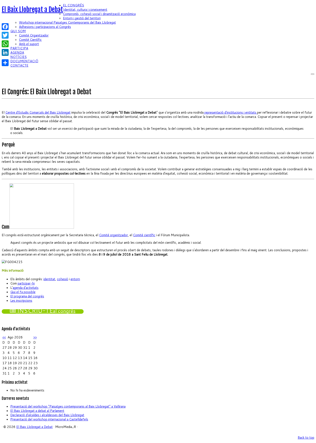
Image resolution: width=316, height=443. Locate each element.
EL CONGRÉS (73, 5)
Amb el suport (29, 44)
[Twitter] (5, 35)
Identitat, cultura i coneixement (85, 9)
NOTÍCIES (18, 57)
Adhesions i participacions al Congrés (45, 26)
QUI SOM (18, 31)
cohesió (62, 279)
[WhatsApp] (5, 44)
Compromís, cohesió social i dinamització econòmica (99, 14)
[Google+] (5, 57)
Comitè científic (144, 235)
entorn (75, 279)
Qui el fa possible (22, 292)
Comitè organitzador (113, 235)
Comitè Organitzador (34, 35)
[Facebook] (5, 26)
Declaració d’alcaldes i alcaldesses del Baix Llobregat (47, 415)
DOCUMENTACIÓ (24, 61)
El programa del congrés (27, 296)
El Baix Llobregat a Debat (32, 10)
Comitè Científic (30, 39)
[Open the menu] (312, 74)
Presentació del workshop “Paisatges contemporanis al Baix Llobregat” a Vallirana (68, 406)
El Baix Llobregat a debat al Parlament (37, 410)
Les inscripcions (21, 300)
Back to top (306, 437)
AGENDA (17, 52)
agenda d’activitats (25, 287)
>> (35, 337)
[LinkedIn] (5, 52)
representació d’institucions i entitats (230, 112)
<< (4, 337)
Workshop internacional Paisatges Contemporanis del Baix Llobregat (67, 22)
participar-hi (26, 283)
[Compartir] (5, 62)
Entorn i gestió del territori (82, 18)
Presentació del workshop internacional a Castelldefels (49, 419)
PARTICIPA (19, 48)
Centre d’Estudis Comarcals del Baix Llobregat (38, 112)
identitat (49, 279)
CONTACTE (19, 65)
